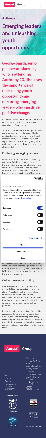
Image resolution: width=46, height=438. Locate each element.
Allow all (23, 245)
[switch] (40, 215)
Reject (23, 258)
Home (7, 375)
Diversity (30, 358)
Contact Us (10, 388)
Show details (34, 238)
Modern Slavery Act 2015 (32, 383)
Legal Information (33, 366)
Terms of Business (33, 374)
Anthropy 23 (13, 79)
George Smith (14, 63)
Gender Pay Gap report (33, 362)
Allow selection (23, 251)
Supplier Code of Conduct (33, 378)
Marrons (27, 68)
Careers (8, 381)
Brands (8, 378)
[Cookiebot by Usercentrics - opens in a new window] (33, 178)
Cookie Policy (32, 371)
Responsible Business (10, 385)
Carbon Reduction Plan (32, 387)
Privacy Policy (32, 368)
